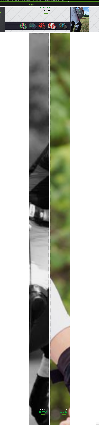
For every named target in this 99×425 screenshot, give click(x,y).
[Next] (96, 19)
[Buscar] (66, 3)
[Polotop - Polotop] (33, 4)
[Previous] (3, 19)
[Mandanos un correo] (68, 1)
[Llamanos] (69, 1)
